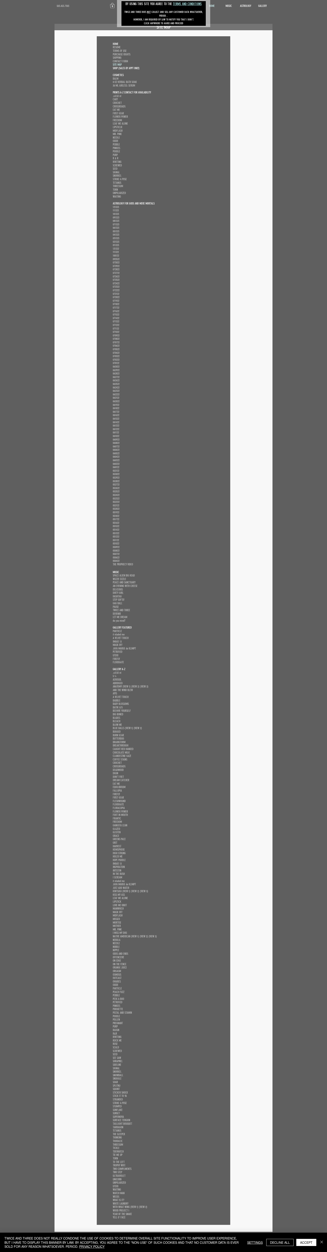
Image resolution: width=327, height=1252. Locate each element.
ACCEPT (306, 1242)
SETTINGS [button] (255, 1242)
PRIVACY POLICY (92, 1246)
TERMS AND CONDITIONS (187, 4)
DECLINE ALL (280, 1242)
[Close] (321, 1242)
